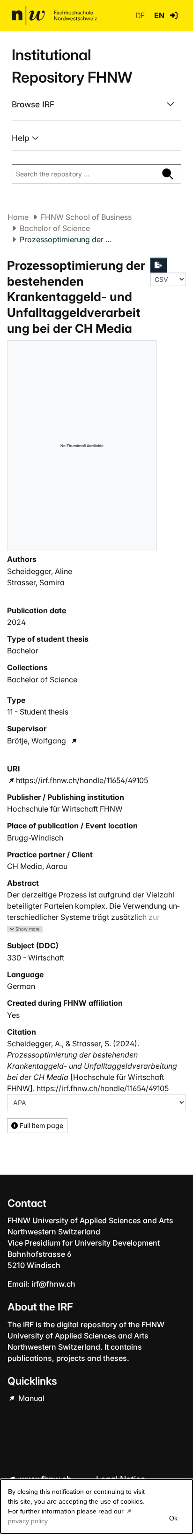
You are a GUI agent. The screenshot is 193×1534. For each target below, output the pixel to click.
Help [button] (22, 138)
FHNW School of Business (86, 217)
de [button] (141, 15)
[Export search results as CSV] (158, 265)
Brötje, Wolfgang (36, 740)
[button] (173, 15)
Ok (173, 1518)
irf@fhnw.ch (53, 1284)
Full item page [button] (40, 1125)
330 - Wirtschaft (35, 957)
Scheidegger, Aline (39, 571)
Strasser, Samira (36, 582)
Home (18, 217)
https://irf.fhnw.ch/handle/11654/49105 (82, 780)
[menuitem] (96, 104)
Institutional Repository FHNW (72, 66)
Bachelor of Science (55, 228)
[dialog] (96, 1506)
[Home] (54, 15)
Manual (30, 1398)
